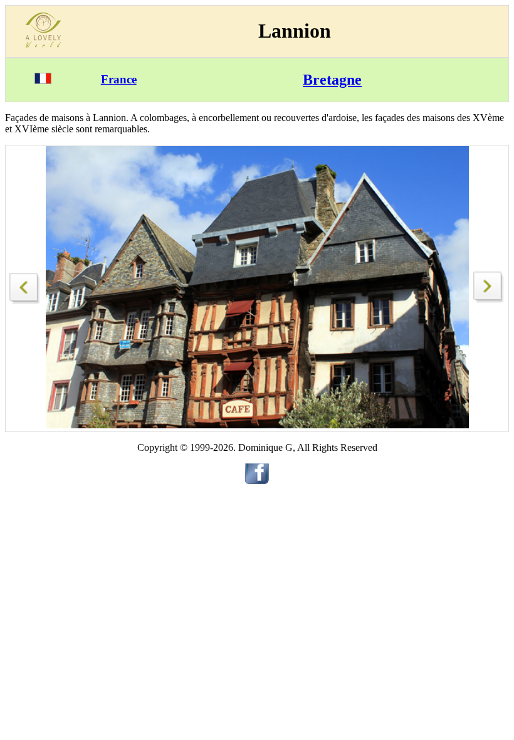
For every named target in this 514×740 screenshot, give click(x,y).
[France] (42, 80)
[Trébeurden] (489, 299)
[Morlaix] (25, 285)
